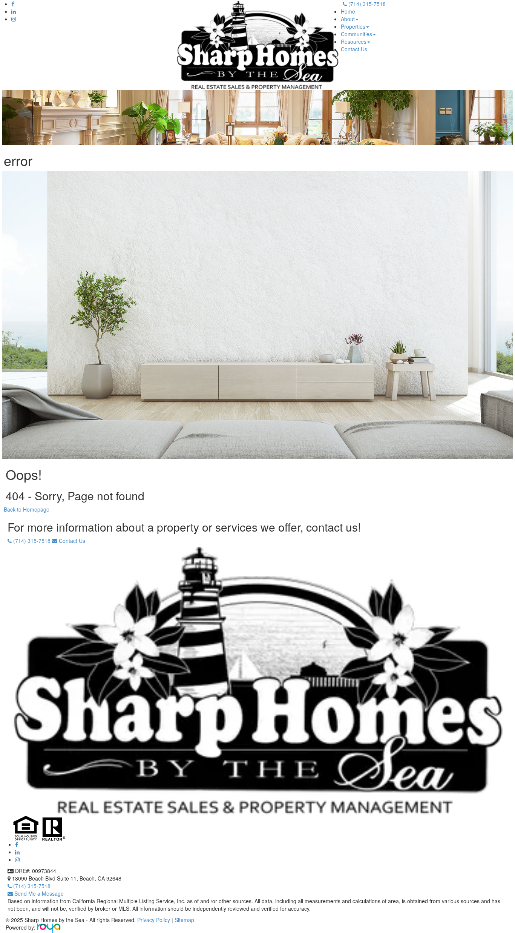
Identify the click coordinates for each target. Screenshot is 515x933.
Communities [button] (356, 34)
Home (348, 11)
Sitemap (184, 920)
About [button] (348, 19)
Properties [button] (353, 26)
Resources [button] (353, 41)
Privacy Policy (154, 920)
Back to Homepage (26, 509)
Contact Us (354, 49)
